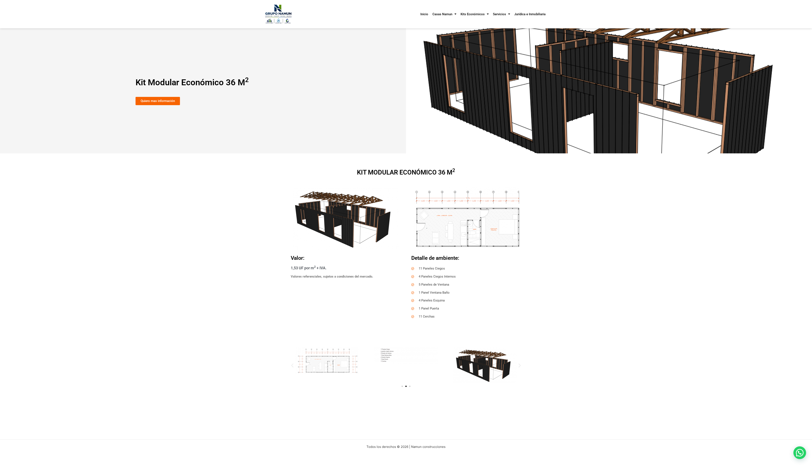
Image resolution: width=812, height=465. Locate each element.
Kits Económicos (473, 14)
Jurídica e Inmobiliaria (530, 14)
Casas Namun (442, 14)
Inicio (424, 14)
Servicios (499, 14)
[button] (292, 365)
